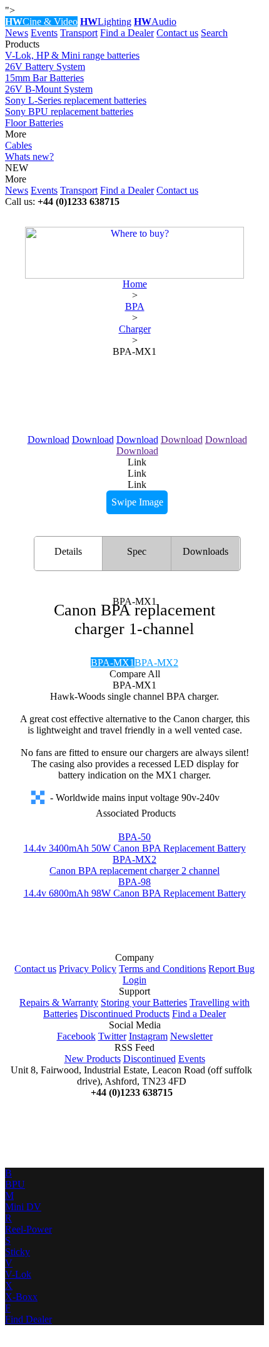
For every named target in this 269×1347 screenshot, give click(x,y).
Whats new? (29, 156)
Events (44, 32)
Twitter (112, 1036)
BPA (135, 306)
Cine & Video (41, 21)
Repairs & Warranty (58, 1002)
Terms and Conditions (162, 968)
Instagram (148, 1036)
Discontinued (149, 1058)
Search (214, 32)
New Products (92, 1058)
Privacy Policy (87, 968)
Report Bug (231, 968)
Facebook (76, 1036)
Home (135, 284)
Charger (135, 329)
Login (134, 980)
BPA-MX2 (156, 662)
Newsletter (191, 1036)
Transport (79, 32)
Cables (18, 145)
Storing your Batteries (144, 1002)
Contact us (177, 32)
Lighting (105, 21)
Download (48, 439)
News (16, 32)
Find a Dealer (127, 32)
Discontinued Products (125, 1013)
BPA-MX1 (112, 662)
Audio (155, 21)
